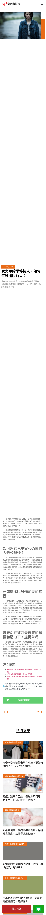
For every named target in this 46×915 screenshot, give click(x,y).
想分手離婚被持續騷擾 (29, 683)
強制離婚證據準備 (12, 683)
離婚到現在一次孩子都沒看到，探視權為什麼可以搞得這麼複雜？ (23, 832)
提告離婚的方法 (24, 686)
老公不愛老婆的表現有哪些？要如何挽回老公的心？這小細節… (23, 764)
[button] (42, 3)
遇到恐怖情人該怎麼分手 (21, 689)
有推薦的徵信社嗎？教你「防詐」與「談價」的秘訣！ (23, 865)
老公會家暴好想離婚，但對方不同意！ (20, 674)
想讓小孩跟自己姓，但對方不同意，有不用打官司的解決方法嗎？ (23, 798)
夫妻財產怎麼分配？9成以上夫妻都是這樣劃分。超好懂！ (22, 899)
